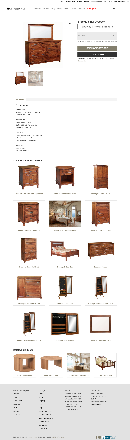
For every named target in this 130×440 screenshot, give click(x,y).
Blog (105, 1)
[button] (70, 23)
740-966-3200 (96, 404)
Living (59, 9)
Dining (53, 9)
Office (66, 9)
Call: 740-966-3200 (119, 1)
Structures (81, 9)
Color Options (76, 1)
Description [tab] (19, 99)
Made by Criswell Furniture (97, 26)
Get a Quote (91, 9)
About (61, 1)
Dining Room (17, 401)
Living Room (17, 404)
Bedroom (37, 9)
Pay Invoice (43, 428)
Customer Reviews (45, 411)
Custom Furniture (96, 1)
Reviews (86, 1)
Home (41, 394)
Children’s (16, 397)
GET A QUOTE (97, 54)
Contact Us (43, 425)
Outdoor (73, 9)
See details (82, 61)
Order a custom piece (109, 42)
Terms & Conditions (46, 418)
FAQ (40, 404)
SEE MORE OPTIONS (97, 48)
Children (46, 9)
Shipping (68, 1)
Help (109, 1)
